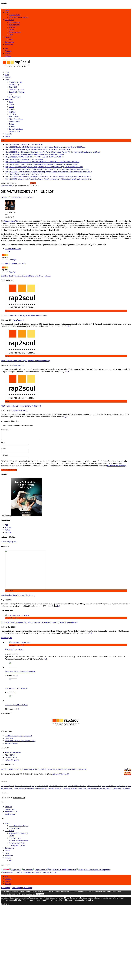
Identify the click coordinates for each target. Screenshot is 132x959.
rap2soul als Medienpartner (18, 840)
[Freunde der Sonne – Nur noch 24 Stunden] (13, 667)
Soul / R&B (13, 87)
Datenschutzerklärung (116, 466)
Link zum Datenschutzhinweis (23, 894)
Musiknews (67, 788)
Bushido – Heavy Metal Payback (16, 705)
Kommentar (5, 430)
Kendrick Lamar (8, 788)
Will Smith (127, 788)
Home (7, 10)
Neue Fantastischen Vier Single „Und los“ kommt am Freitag (25, 360)
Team (11, 39)
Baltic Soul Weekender (13, 752)
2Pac (2, 786)
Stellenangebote (15, 32)
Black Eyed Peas (48, 786)
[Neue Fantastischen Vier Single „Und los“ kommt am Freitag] (22, 353)
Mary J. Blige (40, 788)
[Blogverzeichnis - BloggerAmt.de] (15, 869)
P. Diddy (78, 788)
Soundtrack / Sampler (16, 92)
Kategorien (9, 99)
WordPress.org (10, 814)
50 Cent (6, 786)
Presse (11, 29)
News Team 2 (22, 197)
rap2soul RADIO (14, 15)
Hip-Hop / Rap (14, 84)
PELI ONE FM (9, 755)
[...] (46, 659)
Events (11, 106)
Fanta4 (7, 251)
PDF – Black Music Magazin (18, 17)
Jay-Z (118, 786)
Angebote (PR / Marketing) (18, 833)
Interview (12, 114)
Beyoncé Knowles (39, 786)
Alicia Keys (18, 786)
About (7, 12)
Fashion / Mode (14, 121)
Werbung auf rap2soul (17, 845)
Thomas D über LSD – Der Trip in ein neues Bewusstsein (24, 315)
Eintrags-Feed (10, 809)
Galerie (7, 136)
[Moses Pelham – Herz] (20, 642)
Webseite (4, 455)
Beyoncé (32, 786)
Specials (12, 126)
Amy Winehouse (25, 786)
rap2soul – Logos (15, 838)
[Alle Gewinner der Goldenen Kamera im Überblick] (22, 399)
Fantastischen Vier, (11, 221)
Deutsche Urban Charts (95, 786)
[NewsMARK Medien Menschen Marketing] (27, 869)
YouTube (8, 883)
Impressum (9, 44)
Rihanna (97, 788)
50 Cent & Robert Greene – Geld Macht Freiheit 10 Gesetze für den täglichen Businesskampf (39, 622)
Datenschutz (9, 42)
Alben (7, 79)
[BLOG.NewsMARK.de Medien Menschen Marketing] (40, 869)
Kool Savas (15, 788)
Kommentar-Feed (11, 811)
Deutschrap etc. (6, 637)
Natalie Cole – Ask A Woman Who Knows (17, 595)
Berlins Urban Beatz (16, 129)
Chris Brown (83, 786)
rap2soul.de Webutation (48, 872)
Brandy (65, 786)
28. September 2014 (8, 197)
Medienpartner (14, 24)
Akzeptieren (40, 894)
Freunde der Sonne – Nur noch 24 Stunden (20, 671)
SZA (110, 788)
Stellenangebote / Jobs (17, 843)
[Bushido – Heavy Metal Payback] (11, 700)
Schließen (5, 904)
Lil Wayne (27, 788)
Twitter (7, 881)
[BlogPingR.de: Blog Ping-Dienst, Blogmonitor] (93, 869)
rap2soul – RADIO (11, 757)
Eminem (114, 786)
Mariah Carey (33, 788)
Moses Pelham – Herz (14, 649)
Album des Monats (15, 82)
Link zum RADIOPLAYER (60, 774)
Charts (11, 104)
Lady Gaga (21, 788)
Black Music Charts (58, 786)
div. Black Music (14, 97)
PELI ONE (8, 134)
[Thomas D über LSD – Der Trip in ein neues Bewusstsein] (22, 308)
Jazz (10, 94)
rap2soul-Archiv (6, 797)
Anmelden (8, 806)
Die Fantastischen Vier (13, 248)
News (11, 102)
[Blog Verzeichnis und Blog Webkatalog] (62, 869)
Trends (11, 124)
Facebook (8, 879)
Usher (122, 788)
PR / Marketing (14, 22)
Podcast (12, 109)
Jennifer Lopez (123, 786)
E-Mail (3, 449)
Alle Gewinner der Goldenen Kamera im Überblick (21, 405)
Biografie (12, 111)
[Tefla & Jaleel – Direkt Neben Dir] (13, 684)
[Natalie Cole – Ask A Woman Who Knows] (25, 588)
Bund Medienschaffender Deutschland (18, 736)
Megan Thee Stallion (49, 788)
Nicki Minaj (73, 788)
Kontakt (8, 37)
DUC (110, 786)
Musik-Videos (13, 116)
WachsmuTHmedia (11, 743)
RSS (6, 876)
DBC (88, 786)
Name (3, 442)
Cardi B (74, 786)
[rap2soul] (16, 68)
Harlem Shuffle (14, 131)
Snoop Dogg (106, 788)
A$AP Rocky (11, 786)
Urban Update (117, 788)
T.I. (112, 788)
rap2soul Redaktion (19, 410)
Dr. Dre (103, 786)
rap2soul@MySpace (12, 760)
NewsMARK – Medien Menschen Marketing (20, 741)
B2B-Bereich (9, 19)
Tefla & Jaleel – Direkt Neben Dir (16, 688)
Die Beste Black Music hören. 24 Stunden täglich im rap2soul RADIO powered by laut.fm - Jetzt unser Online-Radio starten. (44, 769)
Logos (11, 34)
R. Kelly (93, 788)
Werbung (12, 27)
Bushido (70, 786)
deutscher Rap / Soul (16, 89)
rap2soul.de (5, 888)
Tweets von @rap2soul (9, 541)
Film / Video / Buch (16, 119)
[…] (69, 326)
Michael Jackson (59, 788)
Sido (101, 788)
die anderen (9, 738)
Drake (107, 786)
